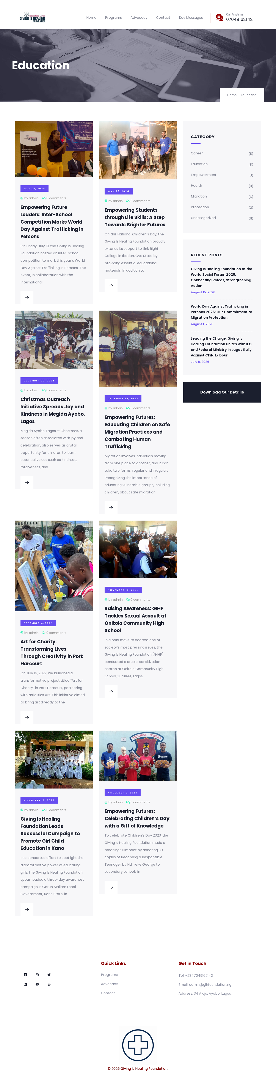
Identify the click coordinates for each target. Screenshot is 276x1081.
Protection (200, 207)
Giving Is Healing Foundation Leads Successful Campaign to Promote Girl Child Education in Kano (50, 834)
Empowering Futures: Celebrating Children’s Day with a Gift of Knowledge (137, 818)
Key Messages (191, 17)
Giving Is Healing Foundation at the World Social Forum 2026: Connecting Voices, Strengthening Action (221, 277)
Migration (199, 196)
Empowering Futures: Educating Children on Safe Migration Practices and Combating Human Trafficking (137, 432)
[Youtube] (37, 984)
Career (197, 153)
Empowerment (203, 174)
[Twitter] (49, 975)
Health (196, 185)
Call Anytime (234, 14)
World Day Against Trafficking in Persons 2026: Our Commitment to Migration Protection (221, 312)
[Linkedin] (25, 984)
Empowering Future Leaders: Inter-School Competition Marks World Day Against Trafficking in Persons (51, 222)
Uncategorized (203, 217)
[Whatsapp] (49, 984)
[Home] (32, 17)
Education (199, 164)
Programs (113, 17)
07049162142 (239, 19)
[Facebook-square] (25, 975)
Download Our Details (222, 392)
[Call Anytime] (219, 17)
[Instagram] (37, 975)
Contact (163, 17)
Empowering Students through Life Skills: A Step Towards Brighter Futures (135, 217)
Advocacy (138, 17)
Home (91, 17)
